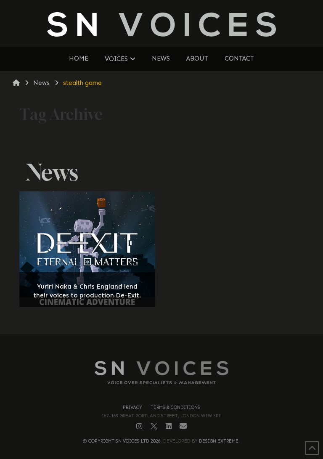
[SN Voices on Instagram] (139, 426)
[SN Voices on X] (154, 426)
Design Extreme (218, 441)
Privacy (132, 407)
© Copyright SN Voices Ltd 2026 (122, 441)
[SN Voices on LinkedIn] (169, 426)
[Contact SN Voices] (183, 426)
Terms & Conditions (175, 407)
